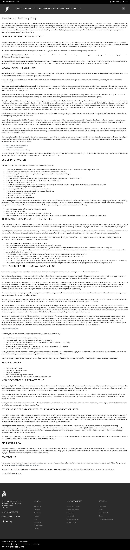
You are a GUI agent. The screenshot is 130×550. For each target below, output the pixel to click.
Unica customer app (73, 519)
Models (18, 9)
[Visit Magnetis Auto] (17, 547)
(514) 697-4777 (12, 512)
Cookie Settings (35, 544)
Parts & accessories (73, 510)
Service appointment (73, 506)
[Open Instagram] (11, 522)
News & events (66, 9)
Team (101, 516)
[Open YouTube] (7, 522)
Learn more (29, 116)
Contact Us (102, 506)
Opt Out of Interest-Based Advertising (18, 150)
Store (55, 9)
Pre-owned (27, 9)
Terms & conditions (6, 544)
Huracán (36, 516)
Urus (35, 519)
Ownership (47, 9)
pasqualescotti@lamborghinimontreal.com (25, 465)
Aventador (37, 513)
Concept (36, 528)
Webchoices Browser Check (14, 147)
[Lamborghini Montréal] (7, 8)
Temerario (37, 506)
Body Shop (70, 513)
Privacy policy (16, 544)
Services (37, 9)
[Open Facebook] (3, 522)
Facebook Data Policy (74, 122)
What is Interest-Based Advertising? (17, 145)
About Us (77, 9)
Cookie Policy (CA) (26, 544)
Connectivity (70, 516)
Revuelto (37, 510)
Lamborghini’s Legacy (106, 519)
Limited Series (38, 525)
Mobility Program (72, 522)
